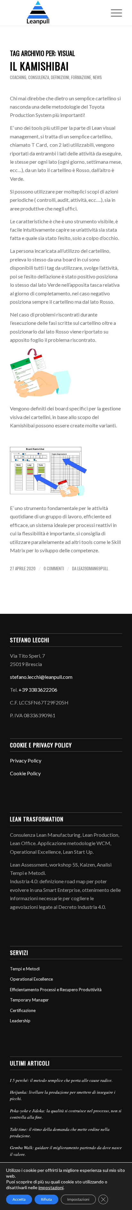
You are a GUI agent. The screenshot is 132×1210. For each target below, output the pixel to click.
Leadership (20, 1020)
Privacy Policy (25, 760)
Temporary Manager (29, 999)
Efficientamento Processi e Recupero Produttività (56, 989)
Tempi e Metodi (25, 968)
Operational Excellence (31, 979)
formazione (81, 77)
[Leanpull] (55, 13)
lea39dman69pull (92, 568)
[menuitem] (113, 13)
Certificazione (23, 1010)
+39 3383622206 (38, 690)
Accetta (19, 1199)
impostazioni (50, 1187)
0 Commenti (54, 568)
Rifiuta (46, 1199)
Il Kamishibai (39, 65)
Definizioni (60, 77)
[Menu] (113, 13)
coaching (18, 77)
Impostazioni (78, 1199)
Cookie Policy (25, 773)
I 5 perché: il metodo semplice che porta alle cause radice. (61, 1080)
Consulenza (38, 77)
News (97, 77)
